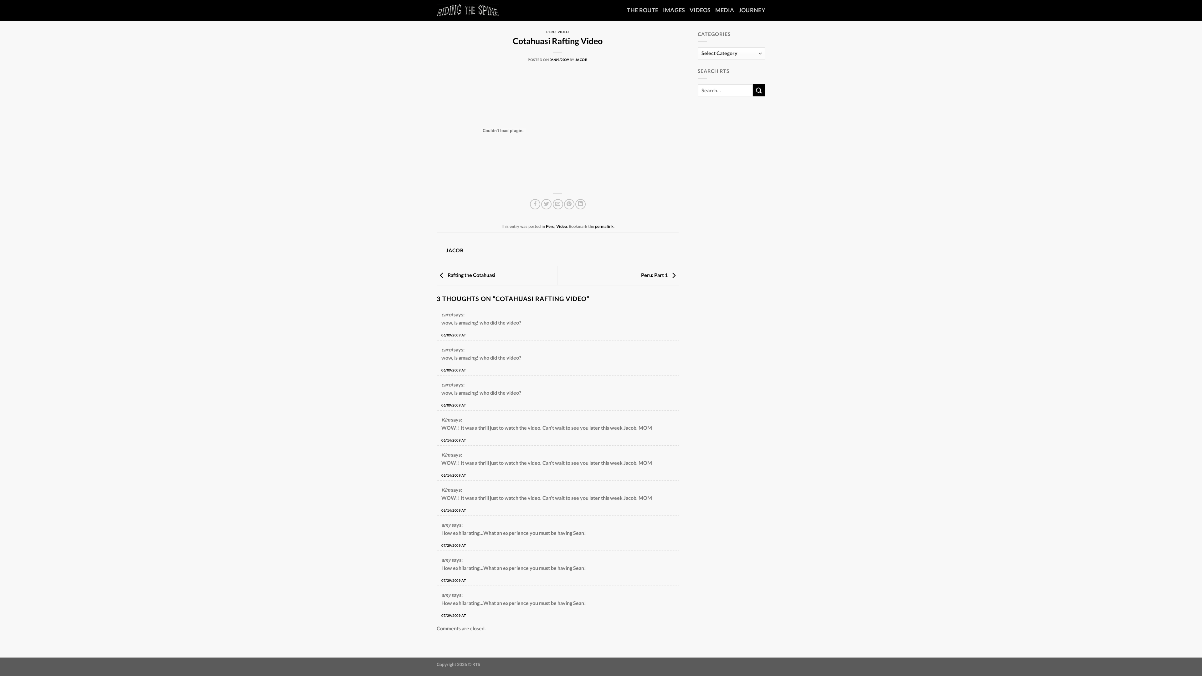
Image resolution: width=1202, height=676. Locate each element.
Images (674, 10)
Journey (752, 10)
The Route (642, 10)
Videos (700, 10)
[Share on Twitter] (546, 204)
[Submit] (759, 90)
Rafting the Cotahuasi (471, 275)
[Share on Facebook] (535, 204)
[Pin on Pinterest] (569, 204)
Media (724, 10)
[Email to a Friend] (558, 204)
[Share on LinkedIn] (580, 204)
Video (563, 32)
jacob (581, 60)
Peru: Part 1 (655, 275)
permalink (604, 226)
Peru (551, 32)
